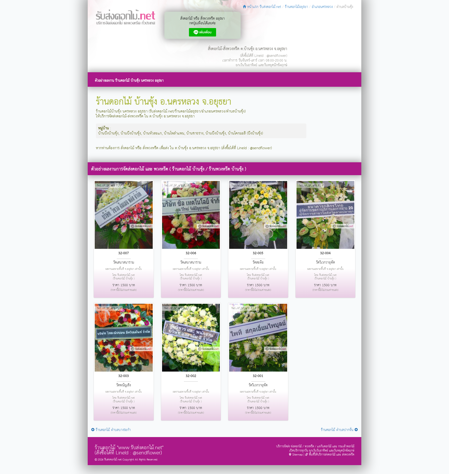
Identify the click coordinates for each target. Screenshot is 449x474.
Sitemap (297, 454)
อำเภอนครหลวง (322, 7)
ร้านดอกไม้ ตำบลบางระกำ (112, 430)
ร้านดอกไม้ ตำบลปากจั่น (338, 430)
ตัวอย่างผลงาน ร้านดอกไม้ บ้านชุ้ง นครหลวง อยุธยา (129, 80)
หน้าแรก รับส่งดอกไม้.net (263, 7)
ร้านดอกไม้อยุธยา (296, 7)
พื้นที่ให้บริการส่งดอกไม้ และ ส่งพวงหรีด (331, 454)
